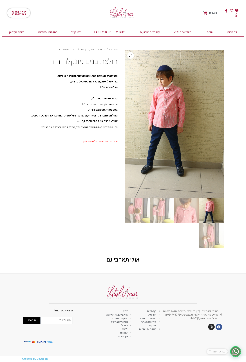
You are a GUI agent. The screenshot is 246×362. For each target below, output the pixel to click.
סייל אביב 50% (182, 32)
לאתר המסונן (16, 32)
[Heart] (236, 11)
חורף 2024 (84, 49)
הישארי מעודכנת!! (63, 310)
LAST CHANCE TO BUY (109, 32)
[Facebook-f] (226, 11)
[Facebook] (219, 327)
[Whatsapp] (236, 15)
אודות (210, 32)
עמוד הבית (113, 49)
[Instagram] (231, 11)
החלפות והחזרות (47, 32)
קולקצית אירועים (150, 32)
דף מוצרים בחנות (98, 49)
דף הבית (232, 32)
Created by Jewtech (35, 358)
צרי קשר (76, 32)
